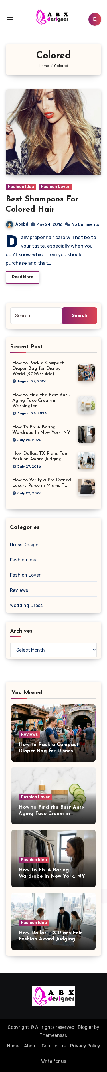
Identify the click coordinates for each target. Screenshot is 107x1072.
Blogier (85, 1027)
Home (13, 1046)
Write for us (53, 1061)
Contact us (54, 1046)
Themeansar (53, 1035)
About (30, 1046)
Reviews (19, 590)
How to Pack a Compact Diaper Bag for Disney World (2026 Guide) (38, 368)
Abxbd (21, 224)
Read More (22, 277)
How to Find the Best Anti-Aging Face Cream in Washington (41, 400)
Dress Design (24, 544)
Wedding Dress (26, 605)
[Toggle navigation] (10, 19)
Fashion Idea (21, 186)
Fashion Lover (55, 186)
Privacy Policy (85, 1046)
